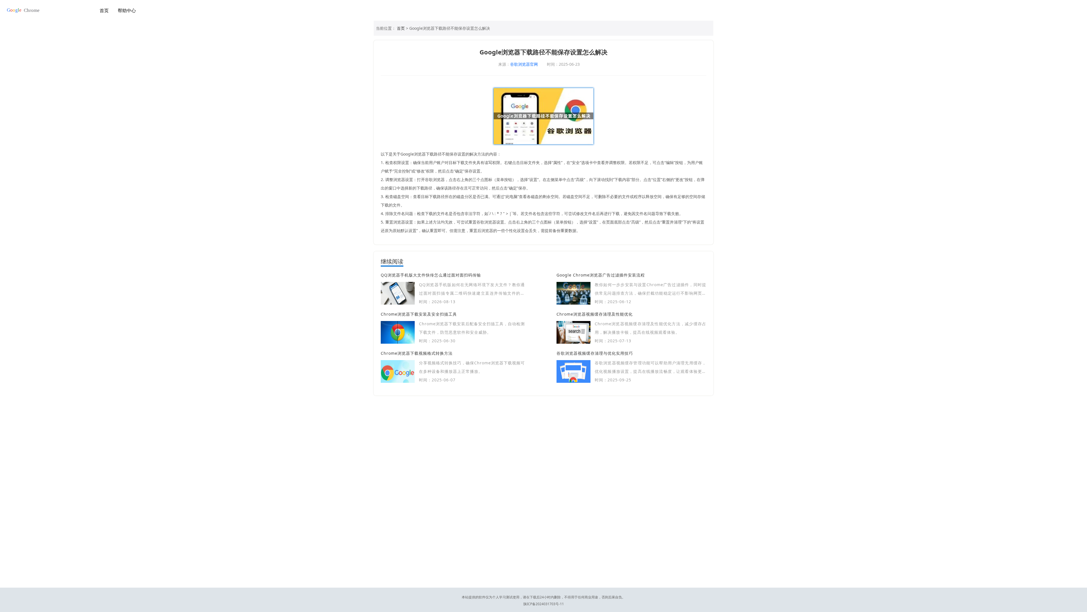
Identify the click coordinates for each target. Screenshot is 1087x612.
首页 (104, 10)
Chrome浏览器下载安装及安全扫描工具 (419, 314)
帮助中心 (127, 10)
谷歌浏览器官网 (524, 64)
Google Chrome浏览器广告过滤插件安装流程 (601, 275)
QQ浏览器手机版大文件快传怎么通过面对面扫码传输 (431, 275)
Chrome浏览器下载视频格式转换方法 (417, 353)
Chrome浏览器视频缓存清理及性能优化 (595, 314)
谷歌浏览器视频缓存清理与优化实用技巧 (595, 353)
